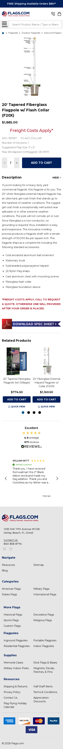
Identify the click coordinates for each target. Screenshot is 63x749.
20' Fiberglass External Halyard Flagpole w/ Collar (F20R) (46, 382)
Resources (8, 564)
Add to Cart (41, 162)
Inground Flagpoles (15, 640)
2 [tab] (28, 412)
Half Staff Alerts (42, 686)
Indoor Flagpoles (43, 646)
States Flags (9, 594)
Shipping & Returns (15, 686)
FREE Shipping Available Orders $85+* (31, 3)
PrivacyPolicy (12, 692)
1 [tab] (23, 412)
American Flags (11, 588)
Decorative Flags (43, 614)
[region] (31, 478)
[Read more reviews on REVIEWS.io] (31, 447)
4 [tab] (39, 412)
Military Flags (41, 588)
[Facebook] (4, 549)
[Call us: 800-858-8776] (53, 14)
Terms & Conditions (45, 692)
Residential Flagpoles (17, 646)
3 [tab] (34, 412)
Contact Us (10, 697)
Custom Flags (12, 625)
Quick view (18, 406)
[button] (6, 478)
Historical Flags (13, 614)
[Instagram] (10, 549)
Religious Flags (42, 620)
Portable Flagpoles (44, 640)
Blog (5, 570)
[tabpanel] (17, 378)
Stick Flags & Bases (45, 662)
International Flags (44, 594)
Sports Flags (11, 620)
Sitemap (38, 564)
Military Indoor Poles (16, 668)
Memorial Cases (13, 662)
